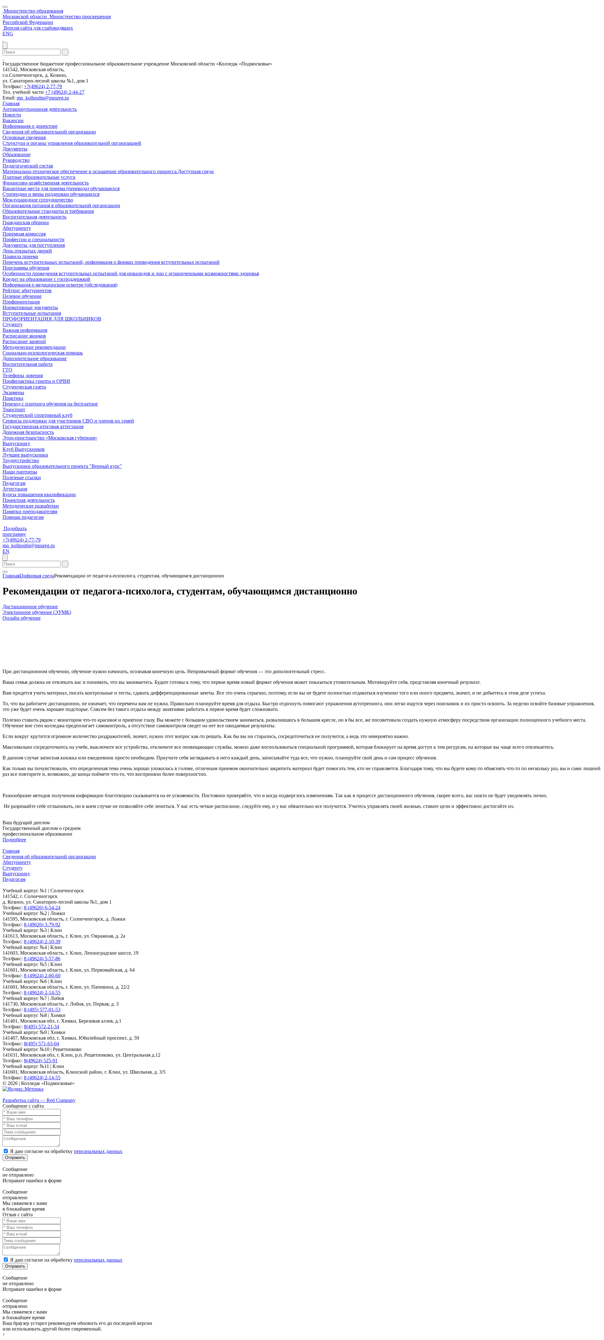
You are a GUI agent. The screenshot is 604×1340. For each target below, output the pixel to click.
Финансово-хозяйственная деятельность (46, 182)
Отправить (15, 1157)
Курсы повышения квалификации (39, 494)
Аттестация (15, 488)
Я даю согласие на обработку (66, 1151)
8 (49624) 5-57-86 (42, 958)
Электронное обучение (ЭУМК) (37, 612)
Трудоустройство (21, 460)
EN (6, 551)
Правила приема (20, 256)
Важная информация (25, 330)
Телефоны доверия (23, 375)
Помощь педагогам (23, 517)
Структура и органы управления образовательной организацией (72, 143)
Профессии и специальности (33, 239)
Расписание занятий (24, 341)
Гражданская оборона (26, 222)
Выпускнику (16, 443)
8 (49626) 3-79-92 (42, 924)
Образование (17, 154)
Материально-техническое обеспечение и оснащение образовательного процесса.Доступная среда (108, 171)
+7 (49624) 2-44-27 (64, 92)
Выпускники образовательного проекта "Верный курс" (62, 466)
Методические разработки (31, 505)
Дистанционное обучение (30, 606)
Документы (15, 148)
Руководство (16, 160)
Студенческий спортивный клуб (37, 415)
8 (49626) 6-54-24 (42, 907)
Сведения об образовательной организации (49, 131)
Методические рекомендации (34, 347)
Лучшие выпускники (25, 454)
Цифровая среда (37, 575)
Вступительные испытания (32, 313)
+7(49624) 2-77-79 (43, 86)
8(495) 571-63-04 (41, 1043)
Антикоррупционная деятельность (40, 109)
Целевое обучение (22, 296)
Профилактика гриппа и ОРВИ (36, 381)
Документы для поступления (34, 245)
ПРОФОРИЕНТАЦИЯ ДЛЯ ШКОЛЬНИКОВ (52, 318)
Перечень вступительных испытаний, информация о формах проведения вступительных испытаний (111, 262)
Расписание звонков (24, 335)
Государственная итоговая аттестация (43, 426)
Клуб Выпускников (24, 449)
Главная (11, 103)
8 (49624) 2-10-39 (42, 941)
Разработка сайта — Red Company (39, 1100)
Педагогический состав (28, 165)
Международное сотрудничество (38, 199)
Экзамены (13, 392)
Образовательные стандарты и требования (48, 211)
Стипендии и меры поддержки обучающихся (51, 194)
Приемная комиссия (24, 233)
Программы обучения (26, 267)
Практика (13, 398)
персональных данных (98, 1151)
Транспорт (14, 409)
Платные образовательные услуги (39, 177)
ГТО (7, 369)
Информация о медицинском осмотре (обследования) (60, 284)
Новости (12, 114)
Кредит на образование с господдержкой (46, 279)
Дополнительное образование (35, 358)
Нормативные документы (30, 307)
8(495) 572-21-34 (41, 1026)
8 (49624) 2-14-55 (42, 992)
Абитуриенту (17, 228)
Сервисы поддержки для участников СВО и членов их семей (68, 420)
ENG (8, 33)
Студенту (13, 324)
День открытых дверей (27, 250)
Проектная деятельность (29, 500)
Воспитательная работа (28, 364)
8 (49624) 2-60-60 (42, 975)
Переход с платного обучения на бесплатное (50, 403)
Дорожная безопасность (28, 432)
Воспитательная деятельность (34, 216)
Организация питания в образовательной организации (61, 205)
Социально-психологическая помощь (43, 352)
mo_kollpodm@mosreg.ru (43, 97)
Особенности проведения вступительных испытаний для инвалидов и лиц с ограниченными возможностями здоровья (131, 273)
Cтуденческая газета (24, 386)
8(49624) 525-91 (41, 1060)
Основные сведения (24, 137)
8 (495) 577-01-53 (42, 1009)
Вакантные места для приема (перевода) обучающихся (61, 188)
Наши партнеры (20, 471)
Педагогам (14, 483)
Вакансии (13, 120)
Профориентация (21, 301)
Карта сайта (15, 1094)
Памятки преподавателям (30, 511)
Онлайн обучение (22, 618)
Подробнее (14, 839)
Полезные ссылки (22, 477)
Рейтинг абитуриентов (27, 290)
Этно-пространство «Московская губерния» (50, 437)
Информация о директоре (30, 126)
